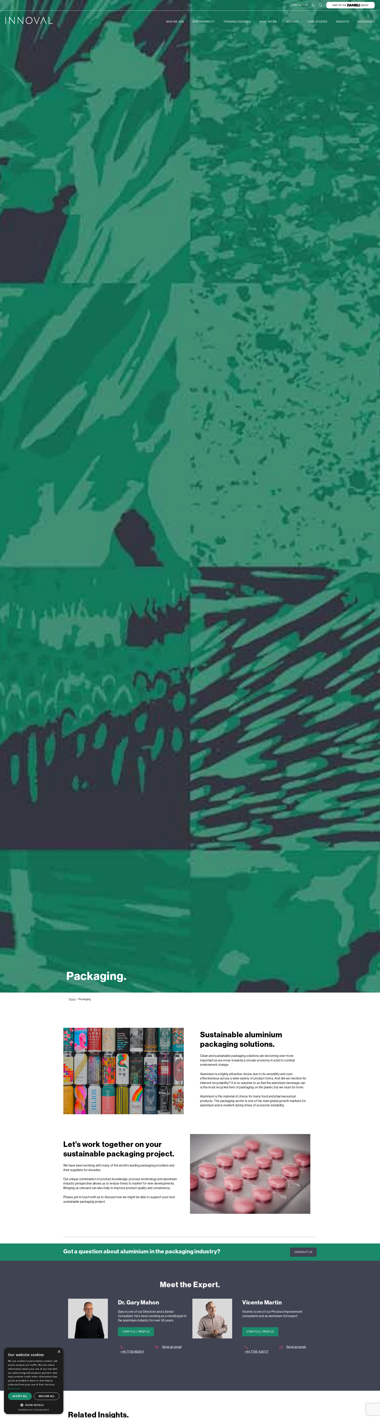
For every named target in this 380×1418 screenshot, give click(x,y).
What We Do (268, 21)
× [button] (58, 1351)
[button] (33, 1405)
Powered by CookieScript (33, 1409)
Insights (342, 21)
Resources (366, 21)
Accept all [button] (19, 1396)
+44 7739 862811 (132, 1351)
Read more (14, 1388)
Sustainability (204, 21)
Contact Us (303, 1252)
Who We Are (175, 21)
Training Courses (237, 21)
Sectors (292, 21)
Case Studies (317, 21)
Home (72, 999)
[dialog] (33, 1381)
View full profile (136, 1332)
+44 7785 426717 (257, 1351)
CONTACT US (300, 5)
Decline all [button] (47, 1396)
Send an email (171, 1347)
